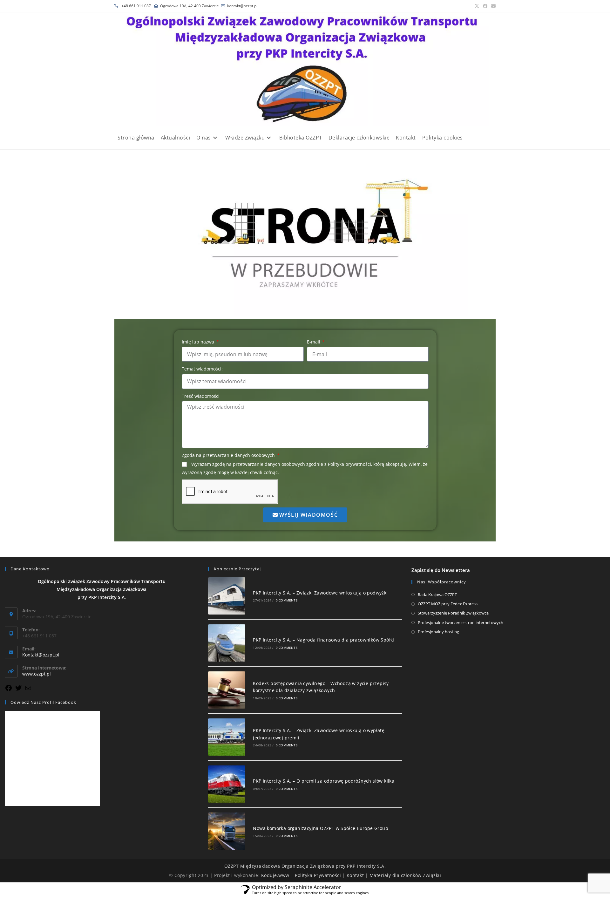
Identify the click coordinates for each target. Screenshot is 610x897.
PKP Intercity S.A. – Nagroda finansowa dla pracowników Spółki (323, 640)
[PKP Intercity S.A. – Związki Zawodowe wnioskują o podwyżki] (226, 596)
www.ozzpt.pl (36, 674)
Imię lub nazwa (198, 342)
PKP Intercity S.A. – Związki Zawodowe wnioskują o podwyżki (320, 593)
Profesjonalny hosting (438, 632)
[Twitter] (18, 690)
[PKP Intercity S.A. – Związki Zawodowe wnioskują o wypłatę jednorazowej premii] (226, 737)
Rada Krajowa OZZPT (437, 594)
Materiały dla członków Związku (405, 875)
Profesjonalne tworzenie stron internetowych (460, 622)
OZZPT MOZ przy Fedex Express (448, 604)
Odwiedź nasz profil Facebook (43, 702)
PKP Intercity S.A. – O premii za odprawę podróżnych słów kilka (323, 781)
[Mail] (28, 690)
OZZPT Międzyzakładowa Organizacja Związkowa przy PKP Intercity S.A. (305, 866)
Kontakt (355, 875)
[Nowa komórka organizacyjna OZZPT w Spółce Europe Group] (226, 831)
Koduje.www (275, 875)
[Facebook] (8, 690)
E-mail (314, 342)
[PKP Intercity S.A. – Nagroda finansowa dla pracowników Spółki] (226, 643)
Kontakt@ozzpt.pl (40, 655)
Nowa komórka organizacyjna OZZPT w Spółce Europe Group (320, 828)
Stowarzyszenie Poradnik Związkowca (453, 613)
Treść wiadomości (201, 396)
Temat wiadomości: (202, 369)
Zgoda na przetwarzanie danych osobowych (229, 455)
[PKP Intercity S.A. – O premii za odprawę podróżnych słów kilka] (226, 784)
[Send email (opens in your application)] (492, 6)
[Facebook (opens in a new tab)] (485, 6)
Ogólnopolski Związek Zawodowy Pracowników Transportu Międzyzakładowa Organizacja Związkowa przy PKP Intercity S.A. (102, 589)
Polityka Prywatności (318, 875)
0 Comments (286, 600)
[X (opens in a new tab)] (477, 6)
